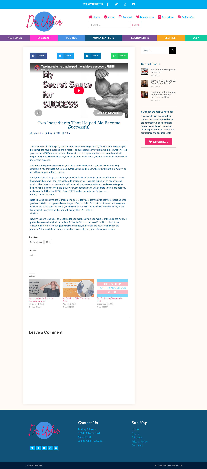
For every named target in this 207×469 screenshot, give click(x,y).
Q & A (196, 37)
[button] (158, 141)
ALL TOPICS (15, 37)
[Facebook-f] (108, 4)
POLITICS (71, 37)
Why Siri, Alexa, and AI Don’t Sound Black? (163, 82)
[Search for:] (109, 25)
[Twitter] (116, 4)
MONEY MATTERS (103, 37)
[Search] (172, 50)
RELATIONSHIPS (139, 37)
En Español (44, 37)
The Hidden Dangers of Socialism (163, 70)
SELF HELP (171, 37)
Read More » (155, 75)
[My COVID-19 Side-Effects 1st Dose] (78, 288)
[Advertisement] (158, 204)
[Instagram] (125, 4)
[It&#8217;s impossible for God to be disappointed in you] (44, 288)
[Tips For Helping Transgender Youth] (112, 288)
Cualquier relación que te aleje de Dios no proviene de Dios (163, 95)
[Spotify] (56, 448)
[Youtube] (133, 4)
